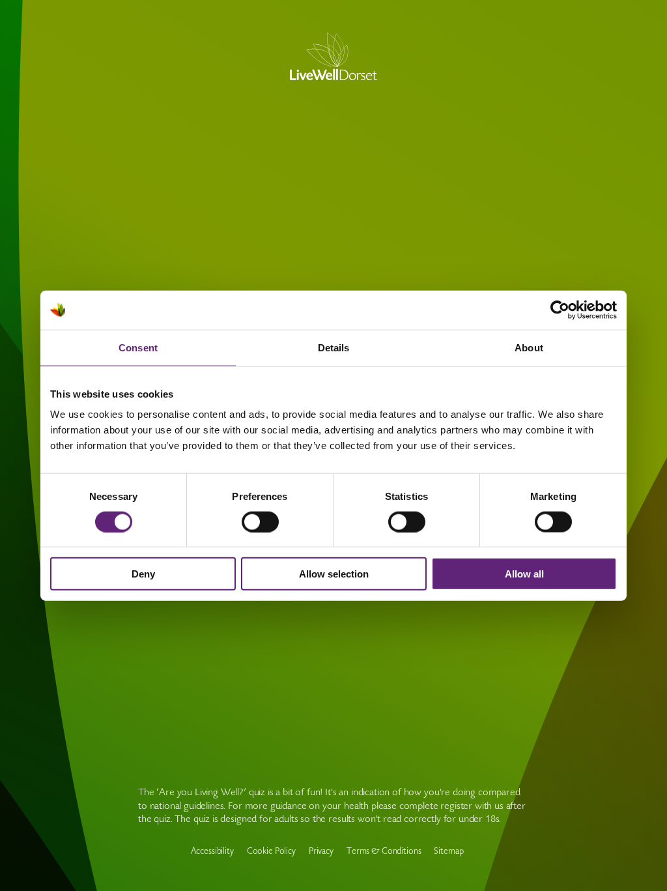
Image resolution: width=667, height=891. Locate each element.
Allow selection (334, 573)
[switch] (260, 521)
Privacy (321, 851)
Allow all (524, 573)
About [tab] (529, 347)
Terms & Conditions (384, 851)
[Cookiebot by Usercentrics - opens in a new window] (560, 309)
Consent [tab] (138, 347)
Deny (143, 573)
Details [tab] (334, 347)
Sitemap (448, 851)
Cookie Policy (271, 851)
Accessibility (212, 851)
